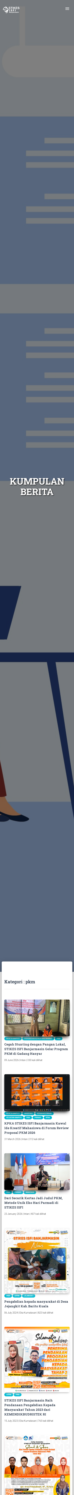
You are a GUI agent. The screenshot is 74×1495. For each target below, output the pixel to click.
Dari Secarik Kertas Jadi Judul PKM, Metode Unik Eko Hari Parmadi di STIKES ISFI (33, 1202)
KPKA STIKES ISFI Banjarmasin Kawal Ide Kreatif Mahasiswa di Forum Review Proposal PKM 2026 (36, 1128)
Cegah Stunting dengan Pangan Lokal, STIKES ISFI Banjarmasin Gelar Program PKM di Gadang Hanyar (36, 1049)
